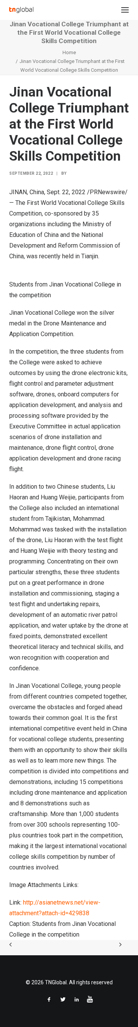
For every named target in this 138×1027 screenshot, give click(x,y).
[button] (125, 10)
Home (69, 52)
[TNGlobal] (21, 10)
